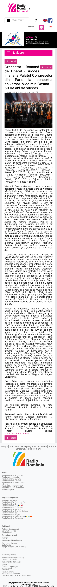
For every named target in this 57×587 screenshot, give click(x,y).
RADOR (5, 538)
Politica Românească (10, 529)
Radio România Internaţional (13, 482)
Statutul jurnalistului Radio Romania (36, 447)
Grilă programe (28, 446)
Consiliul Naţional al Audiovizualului (16, 575)
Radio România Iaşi (10, 513)
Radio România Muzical (11, 480)
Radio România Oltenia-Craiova (15, 511)
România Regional (9, 500)
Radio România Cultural (11, 479)
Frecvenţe (14, 446)
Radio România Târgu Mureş (13, 516)
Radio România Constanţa (12, 507)
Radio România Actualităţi (12, 475)
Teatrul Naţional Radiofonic (13, 488)
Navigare (17, 52)
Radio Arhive (7, 532)
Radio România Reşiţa (11, 514)
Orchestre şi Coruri (9, 543)
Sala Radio (6, 545)
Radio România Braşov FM (13, 504)
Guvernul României (10, 559)
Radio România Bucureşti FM (14, 502)
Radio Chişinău (8, 489)
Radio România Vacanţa (11, 509)
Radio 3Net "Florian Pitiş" (12, 486)
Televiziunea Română (11, 573)
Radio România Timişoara (12, 518)
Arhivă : (45, 67)
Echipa (4, 446)
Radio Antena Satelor (10, 477)
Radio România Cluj (10, 506)
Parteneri (42, 446)
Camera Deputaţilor (10, 566)
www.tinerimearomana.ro (18, 433)
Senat (4, 565)
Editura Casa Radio (10, 531)
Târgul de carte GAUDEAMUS (14, 547)
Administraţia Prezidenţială (13, 558)
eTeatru (5, 484)
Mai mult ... (19, 20)
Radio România (8, 572)
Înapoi (12, 61)
